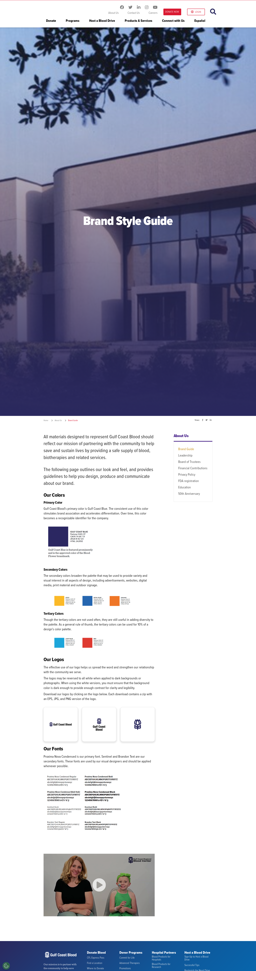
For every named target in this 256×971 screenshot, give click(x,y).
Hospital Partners (164, 953)
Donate (51, 21)
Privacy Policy (186, 475)
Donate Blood (96, 953)
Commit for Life (127, 957)
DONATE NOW (172, 12)
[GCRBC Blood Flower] (138, 724)
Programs (72, 21)
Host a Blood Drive (102, 21)
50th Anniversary (189, 494)
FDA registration (188, 481)
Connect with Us (173, 21)
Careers (153, 13)
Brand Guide (186, 449)
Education (184, 487)
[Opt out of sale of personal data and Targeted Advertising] (6, 966)
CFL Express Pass (95, 957)
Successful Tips (191, 965)
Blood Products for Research (161, 966)
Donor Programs (130, 953)
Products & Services (138, 21)
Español (199, 21)
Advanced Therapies (129, 963)
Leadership (185, 455)
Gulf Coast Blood (62, 8)
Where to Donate (95, 968)
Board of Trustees (189, 462)
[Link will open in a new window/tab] (122, 7)
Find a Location (94, 963)
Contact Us (134, 13)
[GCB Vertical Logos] (99, 724)
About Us (113, 13)
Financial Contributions (192, 468)
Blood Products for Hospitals (161, 958)
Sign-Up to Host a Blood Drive (196, 958)
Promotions (125, 968)
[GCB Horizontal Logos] (61, 724)
